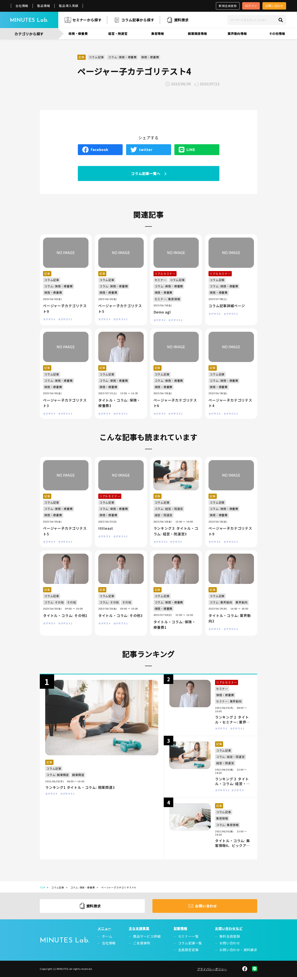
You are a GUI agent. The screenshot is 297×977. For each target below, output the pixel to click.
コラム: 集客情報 (227, 825)
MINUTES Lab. (29, 20)
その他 (71, 602)
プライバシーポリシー (212, 969)
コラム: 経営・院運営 (169, 509)
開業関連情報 (197, 33)
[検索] (280, 20)
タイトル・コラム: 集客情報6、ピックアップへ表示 (232, 845)
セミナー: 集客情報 (167, 299)
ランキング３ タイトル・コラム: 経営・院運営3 (232, 783)
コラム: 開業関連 (57, 775)
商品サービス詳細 (146, 936)
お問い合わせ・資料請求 (238, 949)
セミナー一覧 (188, 936)
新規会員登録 (228, 6)
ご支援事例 (141, 943)
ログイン (251, 6)
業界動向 (241, 602)
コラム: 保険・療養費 (122, 57)
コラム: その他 (54, 602)
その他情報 (277, 33)
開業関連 (78, 775)
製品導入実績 (68, 6)
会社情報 (21, 6)
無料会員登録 (229, 936)
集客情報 (157, 33)
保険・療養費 (78, 33)
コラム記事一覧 (190, 943)
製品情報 (43, 6)
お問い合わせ (274, 6)
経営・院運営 (118, 33)
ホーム (107, 936)
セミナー (161, 280)
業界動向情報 (237, 33)
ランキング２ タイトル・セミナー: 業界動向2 (232, 721)
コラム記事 (96, 57)
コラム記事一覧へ (145, 173)
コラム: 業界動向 (221, 602)
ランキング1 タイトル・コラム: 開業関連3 (80, 787)
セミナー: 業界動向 (229, 701)
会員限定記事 (188, 949)
